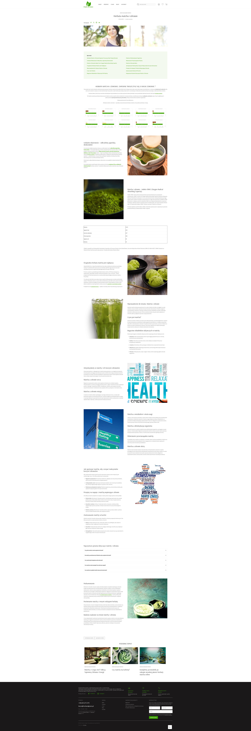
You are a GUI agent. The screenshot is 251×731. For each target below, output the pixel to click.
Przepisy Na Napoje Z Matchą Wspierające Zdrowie (137, 68)
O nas (112, 4)
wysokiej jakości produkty (106, 594)
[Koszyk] (166, 4)
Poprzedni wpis (89, 638)
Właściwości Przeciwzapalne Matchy (134, 60)
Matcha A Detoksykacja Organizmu (134, 58)
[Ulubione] (163, 4)
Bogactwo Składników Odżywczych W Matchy (97, 73)
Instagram (101, 693)
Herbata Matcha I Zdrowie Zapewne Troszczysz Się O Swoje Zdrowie (102, 58)
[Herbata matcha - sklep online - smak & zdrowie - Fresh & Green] (88, 4)
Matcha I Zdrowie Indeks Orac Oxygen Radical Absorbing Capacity (102, 63)
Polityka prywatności (130, 704)
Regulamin (128, 702)
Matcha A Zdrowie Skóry (131, 63)
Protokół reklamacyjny (130, 707)
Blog (117, 4)
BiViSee (84, 725)
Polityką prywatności (168, 714)
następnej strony (95, 286)
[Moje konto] (159, 4)
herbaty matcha (90, 154)
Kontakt (123, 4)
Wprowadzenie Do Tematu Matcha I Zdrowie (97, 68)
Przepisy (106, 4)
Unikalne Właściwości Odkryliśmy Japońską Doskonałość (100, 60)
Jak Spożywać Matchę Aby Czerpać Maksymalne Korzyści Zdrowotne (141, 65)
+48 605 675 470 (83, 703)
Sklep (99, 4)
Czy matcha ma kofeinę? (121, 670)
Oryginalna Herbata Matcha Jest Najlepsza (96, 65)
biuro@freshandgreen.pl (86, 706)
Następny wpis (100, 638)
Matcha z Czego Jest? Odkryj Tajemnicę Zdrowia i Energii (94, 671)
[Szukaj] (138, 4)
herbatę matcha (158, 93)
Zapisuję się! (153, 717)
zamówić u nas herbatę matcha (114, 284)
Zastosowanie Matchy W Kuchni (133, 70)
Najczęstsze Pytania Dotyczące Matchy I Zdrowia (137, 73)
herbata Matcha (93, 691)
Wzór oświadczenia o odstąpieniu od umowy (134, 706)
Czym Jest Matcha (91, 70)
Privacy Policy (86, 712)
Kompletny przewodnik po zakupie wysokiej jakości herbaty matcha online (151, 672)
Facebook (92, 693)
